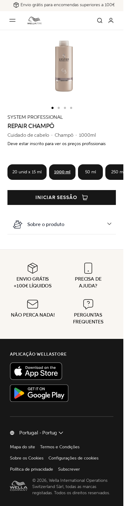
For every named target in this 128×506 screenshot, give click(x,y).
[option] (51, 106)
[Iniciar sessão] (111, 20)
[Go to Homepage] (34, 20)
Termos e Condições (60, 447)
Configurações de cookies (73, 458)
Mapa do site (22, 447)
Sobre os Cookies (26, 458)
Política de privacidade (31, 469)
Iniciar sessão (56, 197)
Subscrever (69, 469)
